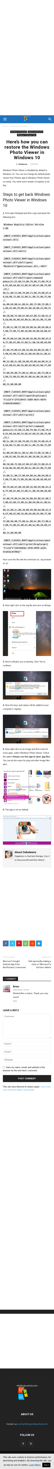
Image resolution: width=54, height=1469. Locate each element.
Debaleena (23, 164)
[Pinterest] (19, 943)
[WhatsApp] (26, 943)
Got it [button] (46, 1465)
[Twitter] (12, 943)
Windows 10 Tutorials (19, 126)
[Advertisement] (27, 28)
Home (5, 126)
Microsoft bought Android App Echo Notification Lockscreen (14, 964)
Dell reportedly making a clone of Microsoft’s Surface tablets (40, 964)
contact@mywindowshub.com (33, 1423)
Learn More (34, 1465)
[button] (5, 119)
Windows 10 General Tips (26, 135)
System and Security (35, 132)
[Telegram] (39, 943)
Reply (15, 1001)
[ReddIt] (32, 943)
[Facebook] (6, 943)
